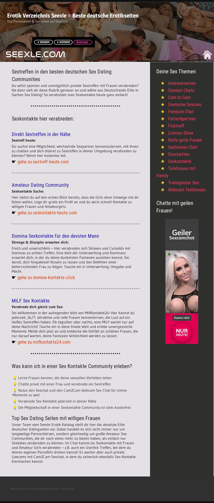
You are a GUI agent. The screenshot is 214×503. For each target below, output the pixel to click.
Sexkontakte (179, 161)
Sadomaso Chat (182, 147)
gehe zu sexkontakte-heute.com (47, 213)
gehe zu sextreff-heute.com (43, 162)
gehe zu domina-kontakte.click (46, 277)
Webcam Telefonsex (187, 190)
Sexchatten (178, 154)
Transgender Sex (183, 182)
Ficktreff (176, 126)
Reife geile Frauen (185, 140)
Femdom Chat (181, 111)
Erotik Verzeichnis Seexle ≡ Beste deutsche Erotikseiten (73, 15)
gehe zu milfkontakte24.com (44, 342)
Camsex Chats (181, 90)
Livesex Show (181, 133)
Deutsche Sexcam (184, 104)
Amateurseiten (182, 83)
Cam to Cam (179, 97)
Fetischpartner (182, 119)
